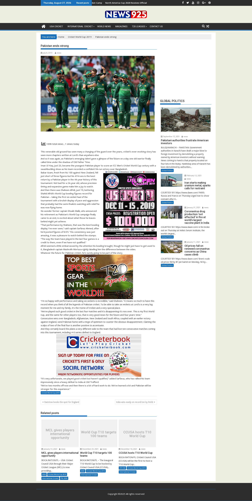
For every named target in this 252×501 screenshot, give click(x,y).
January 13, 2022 (50, 449)
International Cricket (80, 26)
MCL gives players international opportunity (60, 434)
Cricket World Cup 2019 (51, 393)
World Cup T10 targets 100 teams (98, 434)
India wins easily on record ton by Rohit (134, 402)
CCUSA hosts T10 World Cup (137, 434)
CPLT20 (122, 468)
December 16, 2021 (129, 449)
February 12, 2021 (194, 175)
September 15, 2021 (171, 136)
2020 (44, 474)
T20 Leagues (138, 26)
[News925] (43, 26)
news (59, 53)
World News (104, 26)
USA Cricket (56, 26)
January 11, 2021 (193, 242)
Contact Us (156, 26)
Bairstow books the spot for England (61, 402)
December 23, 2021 (90, 449)
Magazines (121, 26)
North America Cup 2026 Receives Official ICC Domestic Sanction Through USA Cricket (120, 2)
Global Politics (167, 170)
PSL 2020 (64, 478)
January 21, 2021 (193, 207)
